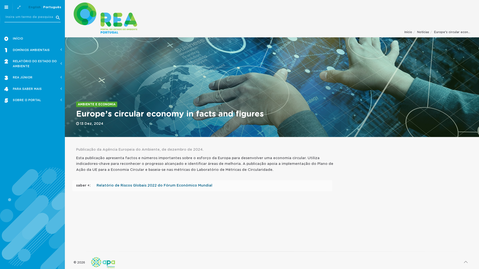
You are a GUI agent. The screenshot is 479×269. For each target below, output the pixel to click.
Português (52, 7)
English (34, 7)
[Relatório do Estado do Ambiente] (105, 18)
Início (408, 32)
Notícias (423, 32)
